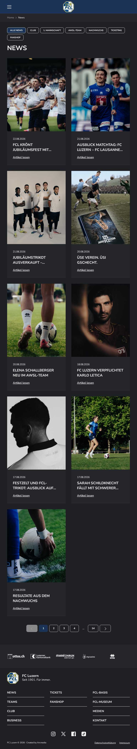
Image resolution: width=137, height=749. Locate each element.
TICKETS (56, 693)
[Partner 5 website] (112, 656)
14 (93, 628)
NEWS (11, 693)
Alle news (16, 30)
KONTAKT (99, 720)
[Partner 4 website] (89, 656)
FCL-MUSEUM (102, 702)
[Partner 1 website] (16, 656)
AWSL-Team (74, 30)
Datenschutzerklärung (105, 742)
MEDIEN (98, 711)
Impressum (124, 742)
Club (33, 30)
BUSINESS (14, 720)
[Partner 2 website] (40, 656)
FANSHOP (57, 702)
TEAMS (12, 702)
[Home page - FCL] (68, 6)
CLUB (11, 711)
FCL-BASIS (100, 693)
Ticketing (116, 30)
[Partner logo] (53, 734)
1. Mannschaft (52, 30)
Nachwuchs (96, 30)
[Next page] (105, 628)
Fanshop (15, 37)
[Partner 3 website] (65, 656)
